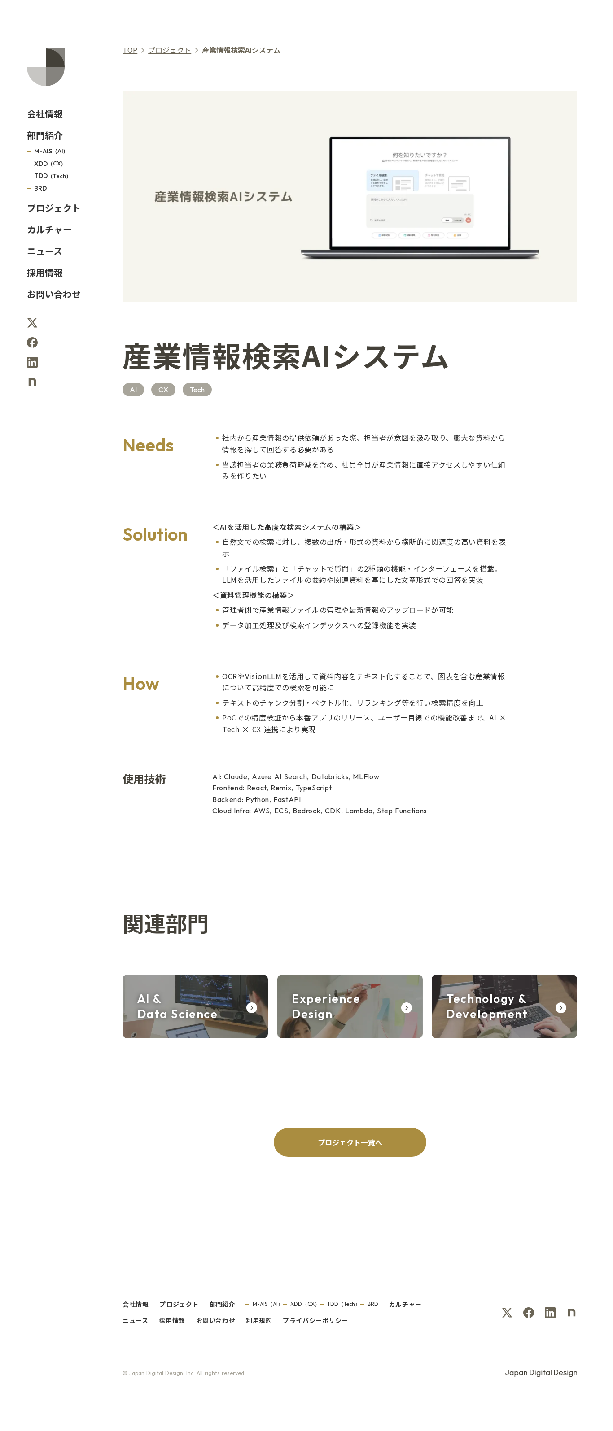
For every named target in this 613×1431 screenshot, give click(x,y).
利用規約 (259, 1320)
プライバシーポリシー (315, 1320)
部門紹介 (45, 135)
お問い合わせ (54, 294)
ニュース (44, 251)
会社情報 (45, 114)
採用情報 (45, 272)
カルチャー (49, 229)
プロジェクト (169, 50)
